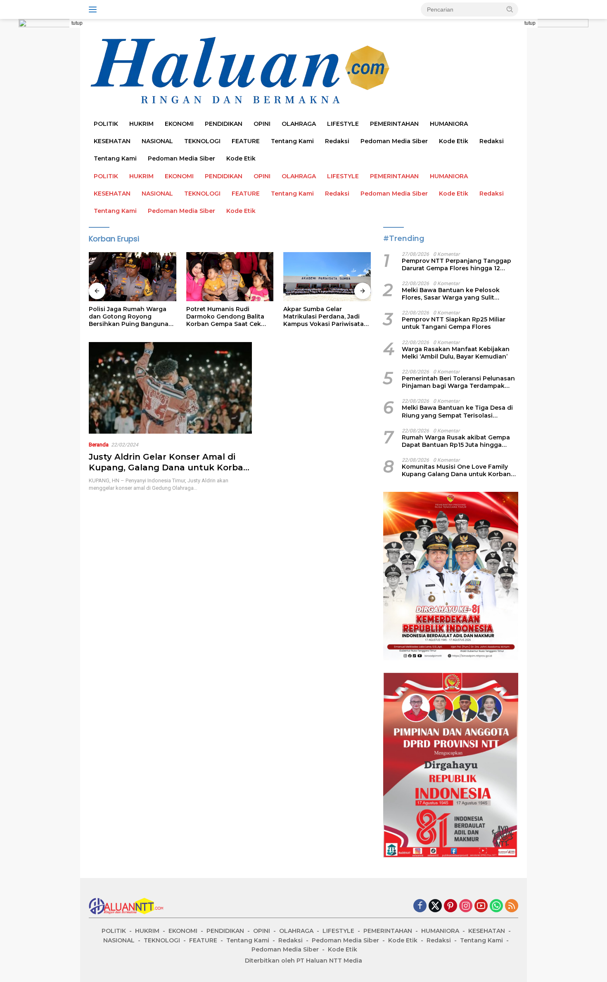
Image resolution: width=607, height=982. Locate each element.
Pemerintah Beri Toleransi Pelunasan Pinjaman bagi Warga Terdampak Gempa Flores (458, 382)
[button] (510, 9)
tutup (77, 23)
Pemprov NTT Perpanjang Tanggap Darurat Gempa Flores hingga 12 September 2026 (456, 264)
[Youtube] (481, 906)
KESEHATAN (112, 141)
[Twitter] (435, 906)
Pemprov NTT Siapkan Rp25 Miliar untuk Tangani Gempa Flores (453, 323)
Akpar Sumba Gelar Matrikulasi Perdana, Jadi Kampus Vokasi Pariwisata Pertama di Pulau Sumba (258, 316)
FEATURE (246, 141)
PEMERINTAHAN (394, 123)
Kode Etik (453, 141)
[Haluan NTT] (242, 70)
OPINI (262, 123)
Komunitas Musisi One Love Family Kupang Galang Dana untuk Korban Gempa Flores (456, 470)
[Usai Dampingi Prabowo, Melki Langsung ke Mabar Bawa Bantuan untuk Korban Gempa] (359, 276)
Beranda (99, 444)
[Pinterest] (450, 906)
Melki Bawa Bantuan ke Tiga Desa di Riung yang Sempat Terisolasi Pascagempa (457, 411)
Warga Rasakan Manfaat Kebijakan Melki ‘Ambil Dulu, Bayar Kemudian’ (456, 352)
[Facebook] (420, 906)
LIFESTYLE (343, 123)
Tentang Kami (292, 141)
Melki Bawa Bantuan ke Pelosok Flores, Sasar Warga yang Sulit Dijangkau (451, 293)
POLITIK (106, 123)
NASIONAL (157, 141)
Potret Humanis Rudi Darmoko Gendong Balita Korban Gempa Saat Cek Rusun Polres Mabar (160, 316)
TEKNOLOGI (202, 141)
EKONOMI (179, 123)
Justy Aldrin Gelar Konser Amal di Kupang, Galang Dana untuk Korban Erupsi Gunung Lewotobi (169, 467)
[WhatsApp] (496, 906)
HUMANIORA (449, 123)
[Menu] (94, 9)
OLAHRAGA (299, 123)
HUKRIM (141, 123)
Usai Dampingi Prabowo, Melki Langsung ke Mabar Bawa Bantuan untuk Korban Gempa (355, 316)
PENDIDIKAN (223, 123)
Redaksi (337, 141)
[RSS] (511, 906)
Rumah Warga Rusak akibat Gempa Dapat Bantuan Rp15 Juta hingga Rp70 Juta (456, 441)
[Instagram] (465, 906)
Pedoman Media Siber (394, 141)
